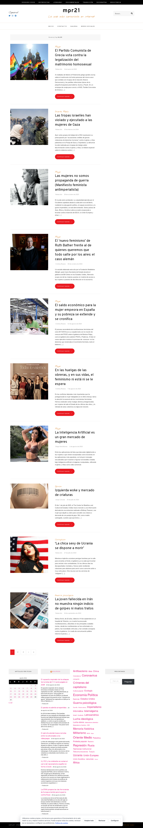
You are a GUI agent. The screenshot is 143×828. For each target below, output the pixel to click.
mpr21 (71, 10)
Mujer (58, 46)
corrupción (76, 679)
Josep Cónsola (60, 499)
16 (35, 691)
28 (27, 697)
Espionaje (76, 699)
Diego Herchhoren (61, 446)
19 (19, 694)
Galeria (74, 26)
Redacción (58, 69)
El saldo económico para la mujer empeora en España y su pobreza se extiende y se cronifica (75, 312)
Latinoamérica (91, 714)
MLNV (88, 733)
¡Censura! (57, 2)
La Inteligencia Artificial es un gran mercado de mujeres (75, 437)
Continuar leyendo (64, 97)
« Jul (10, 703)
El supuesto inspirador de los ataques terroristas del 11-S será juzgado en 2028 (55, 682)
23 (35, 694)
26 (19, 697)
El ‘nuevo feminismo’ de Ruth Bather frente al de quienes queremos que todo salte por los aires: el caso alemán (75, 250)
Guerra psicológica (64, 595)
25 (15, 697)
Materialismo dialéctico (91, 722)
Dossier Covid (28, 2)
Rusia (91, 745)
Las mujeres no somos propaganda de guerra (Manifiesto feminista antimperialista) (72, 183)
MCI (88, 725)
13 (23, 691)
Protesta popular (80, 741)
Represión (80, 745)
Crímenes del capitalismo (81, 685)
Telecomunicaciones (80, 751)
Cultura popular (78, 691)
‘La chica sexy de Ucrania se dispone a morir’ (74, 546)
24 (11, 697)
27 (23, 697)
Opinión (58, 486)
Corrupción (60, 539)
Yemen (96, 759)
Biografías (102, 2)
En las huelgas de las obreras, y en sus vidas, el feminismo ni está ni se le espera (74, 377)
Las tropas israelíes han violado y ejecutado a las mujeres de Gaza (73, 120)
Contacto (62, 26)
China (96, 671)
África (76, 762)
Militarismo (79, 733)
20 (23, 694)
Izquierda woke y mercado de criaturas (74, 492)
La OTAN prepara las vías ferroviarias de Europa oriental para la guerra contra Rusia (55, 792)
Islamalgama (91, 711)
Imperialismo (94, 707)
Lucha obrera (78, 722)
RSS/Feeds (56, 671)
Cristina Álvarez (60, 264)
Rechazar (102, 820)
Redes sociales (88, 26)
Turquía (92, 751)
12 (19, 691)
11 (14, 691)
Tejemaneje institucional (82, 749)
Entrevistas (44, 2)
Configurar (115, 820)
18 (15, 694)
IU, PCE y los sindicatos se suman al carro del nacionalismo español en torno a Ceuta (54, 764)
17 (11, 694)
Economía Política (85, 694)
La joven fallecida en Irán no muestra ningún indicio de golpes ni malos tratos (74, 604)
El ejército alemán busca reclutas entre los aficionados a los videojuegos (53, 736)
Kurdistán (80, 715)
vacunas (90, 758)
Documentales (72, 2)
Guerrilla (75, 707)
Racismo (91, 741)
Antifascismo (80, 671)
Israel (75, 715)
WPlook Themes (129, 825)
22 (31, 694)
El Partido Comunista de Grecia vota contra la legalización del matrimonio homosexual (73, 58)
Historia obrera (82, 707)
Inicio (51, 26)
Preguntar (128, 681)
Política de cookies (61, 823)
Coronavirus (89, 675)
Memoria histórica (83, 728)
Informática (78, 710)
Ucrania (77, 755)
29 (31, 697)
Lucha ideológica (83, 719)
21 (27, 694)
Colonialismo (77, 676)
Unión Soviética (79, 759)
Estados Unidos (88, 698)
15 (31, 691)
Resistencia (115, 2)
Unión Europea (91, 755)
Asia (90, 671)
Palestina (97, 737)
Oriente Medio (62, 111)
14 (27, 691)
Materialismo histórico (79, 725)
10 (11, 691)
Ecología (88, 690)
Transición (88, 2)
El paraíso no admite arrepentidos (53, 708)
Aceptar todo (89, 820)
